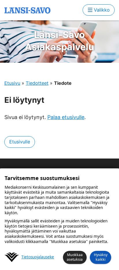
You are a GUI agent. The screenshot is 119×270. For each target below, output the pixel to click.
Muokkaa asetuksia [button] (75, 257)
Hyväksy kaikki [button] (100, 257)
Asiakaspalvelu (59, 41)
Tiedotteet (37, 83)
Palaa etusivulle (65, 117)
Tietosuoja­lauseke (37, 257)
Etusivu (12, 83)
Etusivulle (19, 142)
